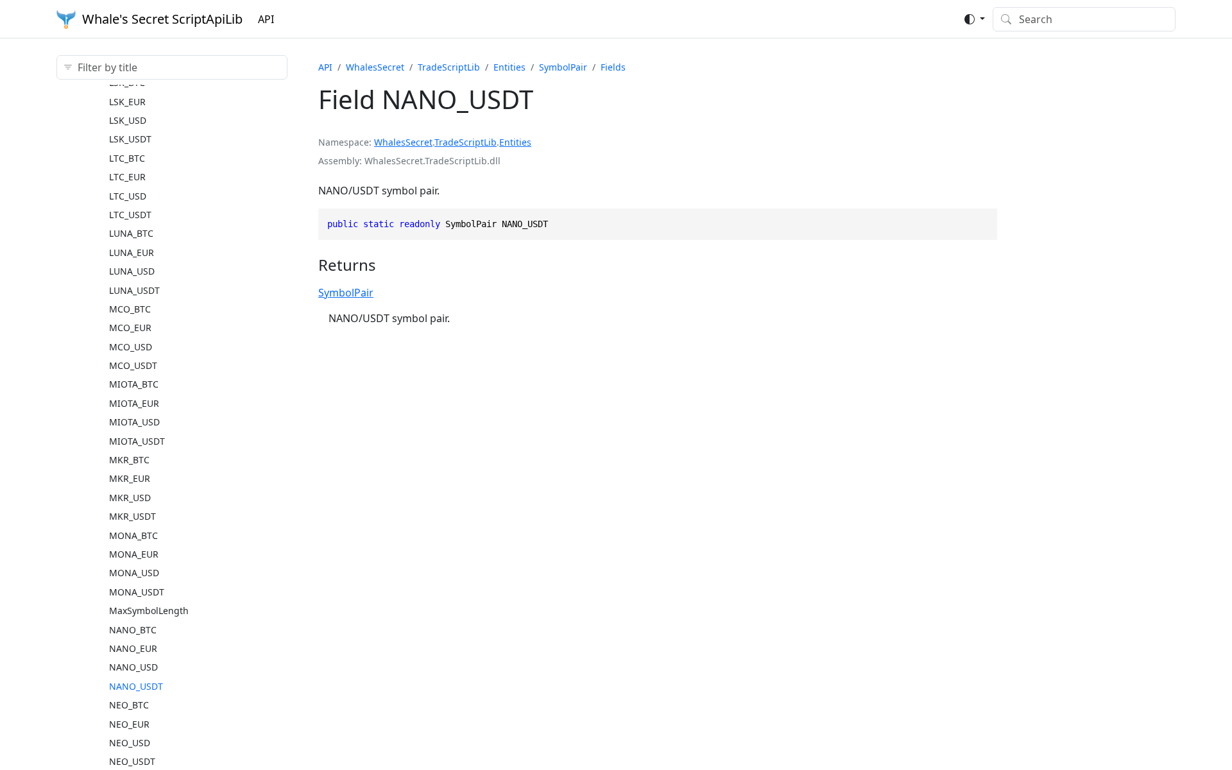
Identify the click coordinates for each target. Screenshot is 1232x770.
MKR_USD (130, 498)
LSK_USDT (130, 139)
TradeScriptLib (449, 67)
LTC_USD (127, 196)
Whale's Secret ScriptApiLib (162, 19)
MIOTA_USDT (137, 441)
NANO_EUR (133, 648)
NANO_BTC (133, 630)
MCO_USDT (133, 365)
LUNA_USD (132, 271)
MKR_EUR (129, 478)
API (266, 19)
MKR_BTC (129, 460)
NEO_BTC (129, 705)
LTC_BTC (127, 158)
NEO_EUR (129, 724)
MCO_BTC (130, 309)
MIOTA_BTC (133, 384)
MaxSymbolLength (149, 610)
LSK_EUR (127, 102)
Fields (613, 67)
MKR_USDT (132, 516)
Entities (509, 67)
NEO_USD (129, 743)
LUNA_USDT (134, 290)
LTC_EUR (127, 177)
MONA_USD (134, 573)
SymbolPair (563, 67)
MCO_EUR (130, 327)
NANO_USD (133, 667)
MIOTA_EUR (134, 403)
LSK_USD (127, 120)
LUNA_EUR (131, 252)
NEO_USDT (132, 761)
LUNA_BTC (131, 233)
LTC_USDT (130, 215)
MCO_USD (130, 347)
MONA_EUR (133, 554)
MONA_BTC (133, 535)
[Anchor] (387, 264)
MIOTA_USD (134, 422)
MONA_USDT (136, 592)
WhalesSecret (375, 67)
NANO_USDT (136, 686)
